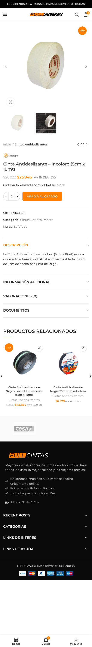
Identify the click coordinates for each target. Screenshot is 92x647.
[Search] (77, 14)
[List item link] (46, 502)
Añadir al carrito (42, 196)
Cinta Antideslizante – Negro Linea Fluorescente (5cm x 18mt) (24, 391)
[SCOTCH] (68, 428)
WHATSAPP (38, 4)
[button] (39, 347)
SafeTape (20, 227)
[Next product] (87, 144)
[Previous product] (78, 144)
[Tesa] (24, 428)
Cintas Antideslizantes (31, 144)
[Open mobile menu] (5, 14)
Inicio (7, 144)
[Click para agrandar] (10, 102)
